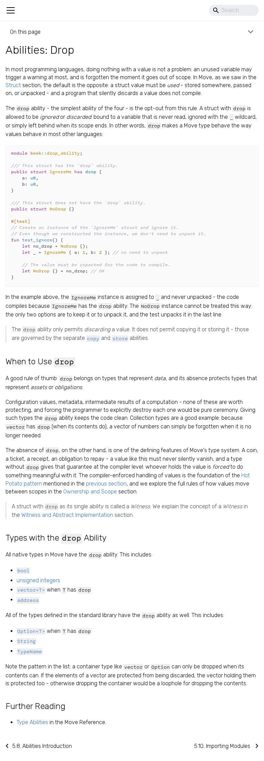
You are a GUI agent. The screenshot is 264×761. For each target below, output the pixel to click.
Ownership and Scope (90, 491)
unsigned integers (38, 580)
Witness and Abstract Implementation (67, 515)
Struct (13, 85)
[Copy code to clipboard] (250, 153)
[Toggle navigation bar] (11, 10)
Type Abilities (32, 722)
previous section (106, 483)
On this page (25, 32)
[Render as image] (237, 153)
